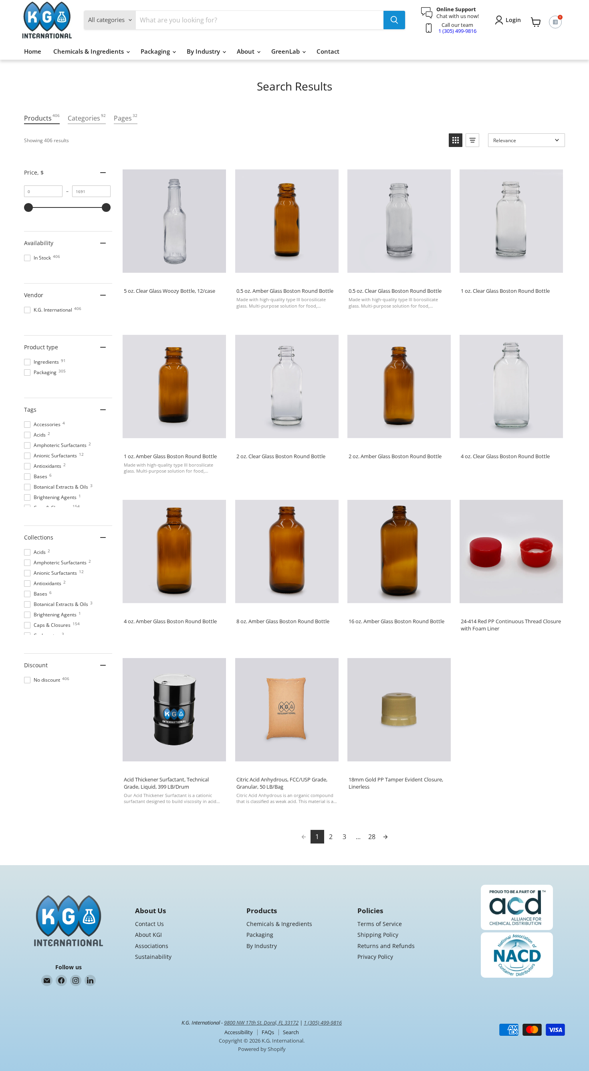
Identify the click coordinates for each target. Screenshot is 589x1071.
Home (32, 51)
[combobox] (259, 20)
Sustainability (153, 956)
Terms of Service (379, 924)
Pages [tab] (125, 118)
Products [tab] (42, 118)
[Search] (394, 20)
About (246, 51)
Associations (151, 946)
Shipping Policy (377, 934)
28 (371, 836)
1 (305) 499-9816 (457, 30)
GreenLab (286, 51)
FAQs (268, 1032)
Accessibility (238, 1032)
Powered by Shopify (262, 1049)
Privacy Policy (375, 956)
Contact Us (149, 924)
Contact (328, 51)
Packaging (156, 51)
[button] (455, 140)
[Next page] (385, 837)
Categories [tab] (87, 118)
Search (291, 1032)
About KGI (148, 934)
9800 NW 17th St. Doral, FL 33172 (261, 1022)
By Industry (204, 51)
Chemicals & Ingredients (89, 51)
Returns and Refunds (386, 946)
